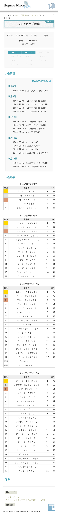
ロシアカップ (35, 15)
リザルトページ (12, 497)
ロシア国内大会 (22, 15)
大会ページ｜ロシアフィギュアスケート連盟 (25, 500)
